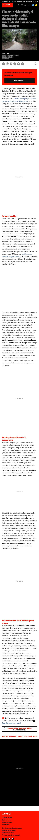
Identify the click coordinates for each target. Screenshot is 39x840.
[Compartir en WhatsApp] (7, 63)
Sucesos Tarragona (9, 736)
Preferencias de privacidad (11, 835)
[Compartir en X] (3, 63)
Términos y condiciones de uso (12, 828)
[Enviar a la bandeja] (35, 63)
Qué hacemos (6, 820)
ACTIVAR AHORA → (19, 80)
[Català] (25, 5)
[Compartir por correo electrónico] (18, 63)
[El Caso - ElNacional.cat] (6, 814)
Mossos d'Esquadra (25, 736)
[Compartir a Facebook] (3, 839)
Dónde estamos (7, 822)
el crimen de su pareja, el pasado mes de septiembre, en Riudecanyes (19, 99)
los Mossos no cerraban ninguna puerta (17, 255)
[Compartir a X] (6, 839)
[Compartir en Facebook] (14, 63)
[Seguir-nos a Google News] (13, 839)
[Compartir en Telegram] (11, 63)
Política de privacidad (9, 830)
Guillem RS (6, 53)
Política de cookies (8, 833)
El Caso (7, 5)
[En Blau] (32, 5)
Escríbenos (5, 824)
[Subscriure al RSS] (9, 839)
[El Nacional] (36, 5)
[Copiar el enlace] (22, 63)
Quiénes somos (7, 817)
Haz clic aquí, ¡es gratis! (11, 723)
